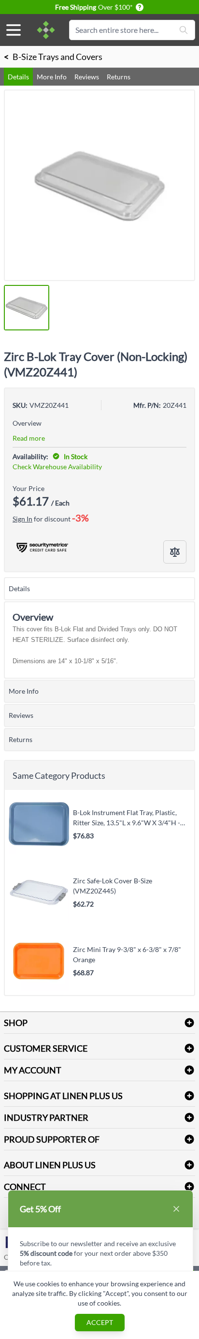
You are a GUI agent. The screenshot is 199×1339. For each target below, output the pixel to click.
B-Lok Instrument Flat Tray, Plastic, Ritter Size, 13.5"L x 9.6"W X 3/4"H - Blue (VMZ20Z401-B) (126, 817)
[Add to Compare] (174, 552)
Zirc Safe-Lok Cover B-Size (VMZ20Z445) (112, 886)
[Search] (183, 30)
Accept (99, 1322)
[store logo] (46, 30)
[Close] (176, 1209)
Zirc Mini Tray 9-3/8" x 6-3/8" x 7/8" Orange (127, 954)
